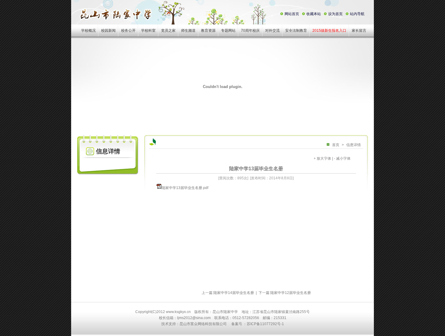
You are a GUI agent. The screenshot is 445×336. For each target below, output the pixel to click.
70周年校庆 (250, 30)
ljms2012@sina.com (194, 318)
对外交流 (272, 30)
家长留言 (359, 30)
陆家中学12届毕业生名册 (290, 293)
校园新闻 (108, 30)
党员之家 (168, 30)
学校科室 (148, 30)
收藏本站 (313, 14)
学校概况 (88, 30)
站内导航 (357, 14)
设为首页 (335, 14)
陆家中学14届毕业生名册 (233, 293)
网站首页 (292, 14)
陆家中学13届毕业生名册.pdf (185, 188)
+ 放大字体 (322, 158)
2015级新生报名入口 (329, 30)
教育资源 (208, 30)
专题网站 (228, 30)
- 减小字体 (342, 158)
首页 (335, 145)
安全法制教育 (296, 30)
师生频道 (188, 30)
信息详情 (353, 145)
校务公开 (128, 30)
